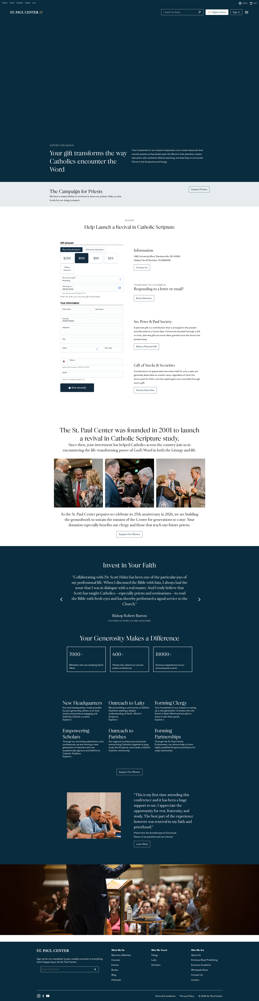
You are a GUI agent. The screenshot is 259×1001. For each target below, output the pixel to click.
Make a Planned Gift (146, 346)
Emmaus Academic (201, 965)
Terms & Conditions (165, 996)
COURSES (19, 3)
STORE (12, 3)
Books (114, 970)
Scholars (155, 965)
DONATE (27, 3)
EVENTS (4, 3)
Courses (115, 960)
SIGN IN (242, 3)
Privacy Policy (187, 996)
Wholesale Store (199, 970)
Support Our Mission (129, 534)
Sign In (236, 12)
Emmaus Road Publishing (204, 960)
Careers (195, 979)
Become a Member (121, 955)
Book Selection (144, 298)
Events (115, 965)
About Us (196, 955)
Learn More (142, 844)
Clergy (154, 955)
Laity (153, 960)
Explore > (67, 719)
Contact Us (142, 267)
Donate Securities (145, 390)
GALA (34, 3)
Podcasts (116, 979)
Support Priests (199, 189)
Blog (113, 975)
